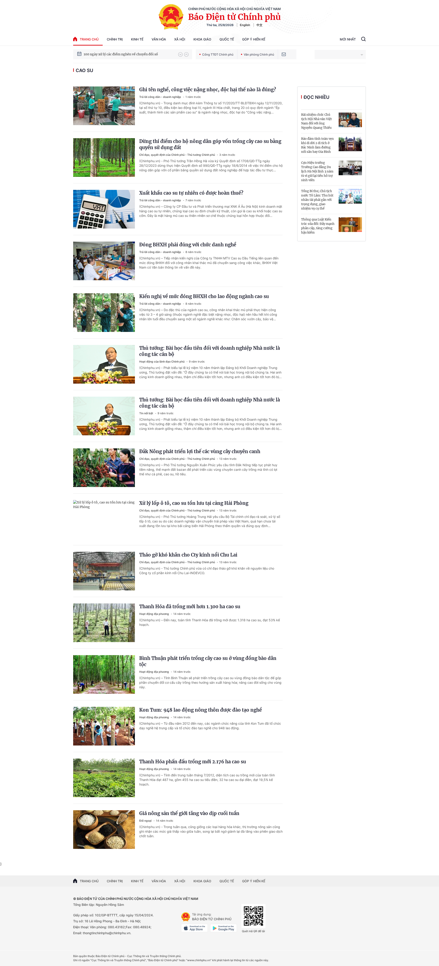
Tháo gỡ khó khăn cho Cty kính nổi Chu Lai (188, 555)
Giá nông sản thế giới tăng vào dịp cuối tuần (189, 813)
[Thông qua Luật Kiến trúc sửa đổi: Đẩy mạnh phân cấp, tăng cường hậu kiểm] (350, 224)
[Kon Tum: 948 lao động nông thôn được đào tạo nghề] (104, 726)
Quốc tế (227, 39)
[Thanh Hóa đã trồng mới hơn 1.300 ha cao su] (104, 622)
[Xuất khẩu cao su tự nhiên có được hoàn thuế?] (104, 209)
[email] (283, 54)
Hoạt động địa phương (154, 614)
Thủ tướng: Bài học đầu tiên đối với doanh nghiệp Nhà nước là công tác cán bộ (209, 351)
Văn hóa (159, 39)
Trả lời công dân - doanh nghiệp (160, 97)
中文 (259, 25)
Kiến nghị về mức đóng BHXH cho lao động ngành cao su (204, 296)
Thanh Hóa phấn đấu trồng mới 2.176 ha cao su (192, 761)
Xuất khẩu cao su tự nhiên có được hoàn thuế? (191, 193)
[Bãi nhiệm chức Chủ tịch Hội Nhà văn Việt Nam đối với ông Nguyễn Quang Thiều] (350, 120)
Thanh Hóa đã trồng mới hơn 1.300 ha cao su (189, 606)
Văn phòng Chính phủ (259, 54)
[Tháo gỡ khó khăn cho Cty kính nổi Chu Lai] (104, 571)
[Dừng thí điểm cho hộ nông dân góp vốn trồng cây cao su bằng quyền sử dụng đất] (104, 157)
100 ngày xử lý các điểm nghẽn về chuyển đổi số (121, 54)
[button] (180, 54)
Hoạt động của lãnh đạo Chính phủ (162, 361)
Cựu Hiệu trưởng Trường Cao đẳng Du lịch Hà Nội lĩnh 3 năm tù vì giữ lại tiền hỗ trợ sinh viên (317, 171)
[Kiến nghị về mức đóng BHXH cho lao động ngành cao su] (104, 312)
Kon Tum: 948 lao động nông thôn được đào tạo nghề (200, 710)
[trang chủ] (185, 916)
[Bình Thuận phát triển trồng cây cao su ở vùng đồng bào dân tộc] (104, 674)
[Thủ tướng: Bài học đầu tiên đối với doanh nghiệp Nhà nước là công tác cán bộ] (104, 364)
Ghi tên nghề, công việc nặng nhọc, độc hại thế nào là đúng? (207, 89)
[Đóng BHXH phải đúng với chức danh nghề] (104, 261)
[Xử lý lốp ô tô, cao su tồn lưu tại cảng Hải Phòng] (104, 519)
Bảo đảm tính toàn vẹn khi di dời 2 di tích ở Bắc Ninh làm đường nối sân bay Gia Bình (317, 145)
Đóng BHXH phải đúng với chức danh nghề (187, 245)
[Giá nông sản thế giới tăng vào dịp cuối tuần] (104, 829)
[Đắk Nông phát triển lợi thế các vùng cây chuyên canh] (104, 467)
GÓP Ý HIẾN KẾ (253, 881)
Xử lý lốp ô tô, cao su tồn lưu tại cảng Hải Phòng (193, 503)
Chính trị (115, 39)
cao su (84, 70)
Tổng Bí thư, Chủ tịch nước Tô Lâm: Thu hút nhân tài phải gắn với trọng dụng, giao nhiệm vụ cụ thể (317, 199)
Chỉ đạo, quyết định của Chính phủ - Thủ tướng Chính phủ (177, 154)
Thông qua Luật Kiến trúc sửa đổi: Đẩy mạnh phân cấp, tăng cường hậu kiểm (318, 226)
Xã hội (179, 39)
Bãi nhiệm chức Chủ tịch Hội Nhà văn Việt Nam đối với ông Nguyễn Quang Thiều (316, 121)
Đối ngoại (145, 820)
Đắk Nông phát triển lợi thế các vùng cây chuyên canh (199, 451)
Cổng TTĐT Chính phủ (217, 54)
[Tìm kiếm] (363, 40)
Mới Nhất (348, 39)
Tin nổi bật (146, 413)
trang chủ (89, 39)
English (245, 25)
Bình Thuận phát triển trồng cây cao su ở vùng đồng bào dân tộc (207, 661)
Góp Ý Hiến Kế (253, 39)
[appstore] (194, 928)
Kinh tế (137, 39)
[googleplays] (223, 928)
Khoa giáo (202, 39)
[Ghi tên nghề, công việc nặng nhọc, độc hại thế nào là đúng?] (104, 105)
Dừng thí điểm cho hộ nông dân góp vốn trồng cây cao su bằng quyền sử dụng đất (210, 144)
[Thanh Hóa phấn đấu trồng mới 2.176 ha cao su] (104, 778)
